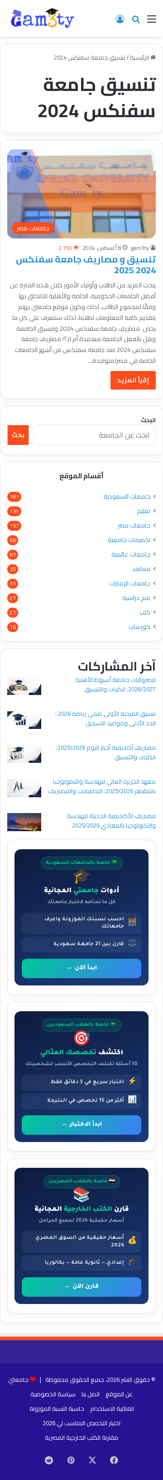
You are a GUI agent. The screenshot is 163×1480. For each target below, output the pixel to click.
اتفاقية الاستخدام (112, 1408)
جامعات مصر (134, 525)
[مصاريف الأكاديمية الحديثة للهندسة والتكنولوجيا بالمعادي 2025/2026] (24, 823)
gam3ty (140, 248)
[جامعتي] (43, 18)
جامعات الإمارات (129, 583)
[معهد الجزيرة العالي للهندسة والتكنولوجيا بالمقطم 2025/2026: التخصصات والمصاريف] (24, 789)
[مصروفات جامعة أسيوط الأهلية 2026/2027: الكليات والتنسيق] (24, 687)
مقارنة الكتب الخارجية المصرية (81, 1437)
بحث (18, 435)
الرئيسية (140, 57)
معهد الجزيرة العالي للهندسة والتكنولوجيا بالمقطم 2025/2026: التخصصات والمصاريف (102, 786)
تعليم (143, 511)
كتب (144, 612)
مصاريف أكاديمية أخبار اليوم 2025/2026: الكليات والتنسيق (106, 752)
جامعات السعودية (127, 496)
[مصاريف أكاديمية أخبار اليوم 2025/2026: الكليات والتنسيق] (24, 755)
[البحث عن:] (135, 22)
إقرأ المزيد (133, 380)
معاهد (141, 569)
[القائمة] (151, 22)
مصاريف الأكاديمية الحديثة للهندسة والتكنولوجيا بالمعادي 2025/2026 (111, 820)
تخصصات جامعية (129, 540)
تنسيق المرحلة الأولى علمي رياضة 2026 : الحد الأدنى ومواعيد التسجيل (105, 718)
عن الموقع (119, 1394)
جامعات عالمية (130, 554)
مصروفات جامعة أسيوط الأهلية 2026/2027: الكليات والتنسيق (115, 684)
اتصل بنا (91, 1394)
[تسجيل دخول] (120, 22)
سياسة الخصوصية (53, 1394)
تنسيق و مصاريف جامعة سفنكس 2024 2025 (86, 264)
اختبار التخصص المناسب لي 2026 (81, 1423)
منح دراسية (136, 598)
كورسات (139, 627)
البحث (148, 419)
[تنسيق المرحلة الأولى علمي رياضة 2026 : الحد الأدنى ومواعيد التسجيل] (24, 721)
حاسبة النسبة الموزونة (56, 1408)
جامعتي (18, 1379)
